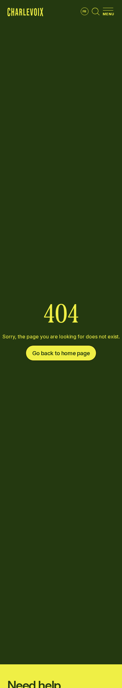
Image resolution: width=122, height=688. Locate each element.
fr (85, 11)
